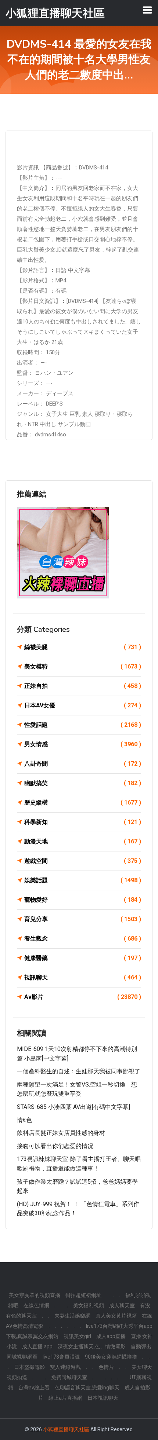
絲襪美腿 (82, 647)
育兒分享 (82, 919)
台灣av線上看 (34, 1387)
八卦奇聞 (82, 763)
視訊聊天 (82, 977)
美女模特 (82, 666)
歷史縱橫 (82, 802)
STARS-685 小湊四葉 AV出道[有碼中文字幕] (73, 1106)
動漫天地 (82, 841)
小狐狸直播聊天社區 (66, 1429)
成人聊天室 (122, 1305)
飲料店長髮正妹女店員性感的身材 (61, 1132)
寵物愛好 (82, 899)
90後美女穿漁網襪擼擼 (111, 1357)
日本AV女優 (82, 705)
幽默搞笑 (82, 783)
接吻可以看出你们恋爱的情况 (55, 1146)
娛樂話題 (82, 880)
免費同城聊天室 (69, 1377)
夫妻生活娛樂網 (72, 1316)
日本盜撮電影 (29, 1367)
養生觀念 (82, 938)
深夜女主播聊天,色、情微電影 (92, 1346)
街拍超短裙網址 (83, 1295)
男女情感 (82, 744)
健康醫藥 (82, 957)
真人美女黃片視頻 (116, 1316)
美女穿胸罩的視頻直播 (34, 1295)
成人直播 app (37, 1346)
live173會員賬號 (61, 1357)
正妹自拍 (82, 685)
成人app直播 (111, 1336)
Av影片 (82, 996)
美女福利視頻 (88, 1305)
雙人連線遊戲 (65, 1367)
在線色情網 (36, 1305)
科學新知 (82, 821)
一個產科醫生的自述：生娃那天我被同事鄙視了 (78, 1071)
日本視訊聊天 (102, 1398)
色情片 (106, 1367)
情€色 (24, 1120)
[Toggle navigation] (147, 10)
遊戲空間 (82, 860)
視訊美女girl (77, 1336)
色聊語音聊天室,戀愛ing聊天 (87, 1387)
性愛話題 (82, 724)
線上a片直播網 (65, 1398)
